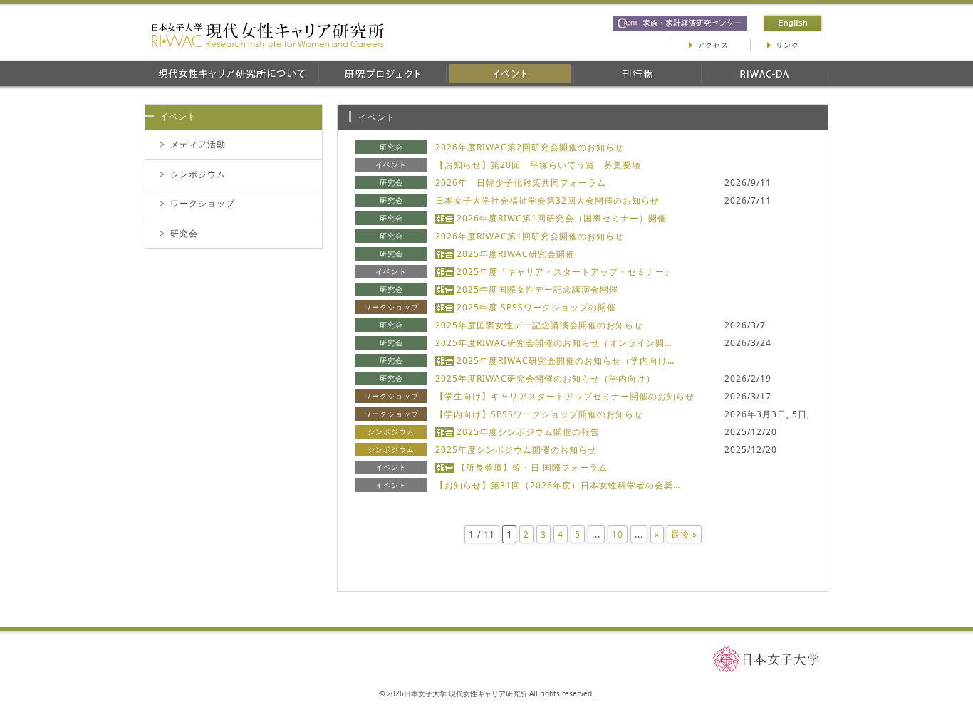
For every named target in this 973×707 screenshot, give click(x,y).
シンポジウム (198, 174)
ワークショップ (202, 203)
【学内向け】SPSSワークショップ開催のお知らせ (539, 414)
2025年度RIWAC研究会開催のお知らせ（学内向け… (566, 361)
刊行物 (637, 73)
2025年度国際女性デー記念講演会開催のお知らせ (539, 325)
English (792, 23)
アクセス (713, 45)
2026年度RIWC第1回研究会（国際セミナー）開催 (562, 218)
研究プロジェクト (382, 73)
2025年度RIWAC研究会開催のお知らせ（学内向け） (545, 378)
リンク (787, 45)
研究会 (184, 233)
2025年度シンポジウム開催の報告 (528, 432)
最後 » (684, 534)
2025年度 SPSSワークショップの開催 (536, 307)
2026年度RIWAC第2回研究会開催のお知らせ (529, 147)
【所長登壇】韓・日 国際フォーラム (532, 467)
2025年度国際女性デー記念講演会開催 (537, 289)
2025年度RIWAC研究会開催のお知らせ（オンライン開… (553, 343)
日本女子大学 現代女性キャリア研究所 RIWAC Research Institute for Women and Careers (268, 35)
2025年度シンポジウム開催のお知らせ (516, 450)
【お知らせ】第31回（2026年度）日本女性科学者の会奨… (557, 485)
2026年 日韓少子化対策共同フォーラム (520, 183)
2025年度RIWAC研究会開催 (516, 254)
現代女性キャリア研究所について (231, 73)
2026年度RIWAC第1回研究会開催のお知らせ (529, 236)
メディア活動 (198, 144)
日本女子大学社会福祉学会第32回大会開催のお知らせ (547, 200)
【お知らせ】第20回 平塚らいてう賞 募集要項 (538, 165)
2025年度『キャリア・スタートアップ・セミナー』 (565, 272)
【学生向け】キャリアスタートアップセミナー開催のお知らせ (564, 396)
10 (617, 534)
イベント (509, 73)
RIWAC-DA (764, 73)
